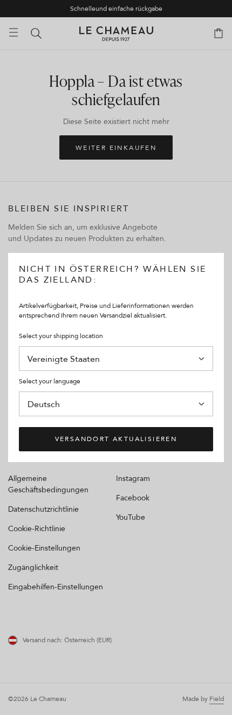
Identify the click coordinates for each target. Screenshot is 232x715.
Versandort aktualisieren (116, 439)
